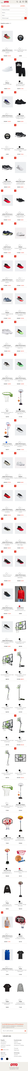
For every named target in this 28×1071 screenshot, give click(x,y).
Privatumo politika (17, 1056)
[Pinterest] (4, 1059)
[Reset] (25, 18)
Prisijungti (16, 1048)
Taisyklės (16, 1054)
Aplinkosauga (3, 1054)
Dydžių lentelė (6, 1049)
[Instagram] (7, 1059)
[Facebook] (2, 1059)
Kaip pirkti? (3, 1046)
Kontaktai (3, 1056)
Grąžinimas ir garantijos (6, 1045)
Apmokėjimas (3, 1041)
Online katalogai (17, 1043)
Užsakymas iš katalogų (19, 1045)
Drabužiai (16, 1041)
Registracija (16, 1050)
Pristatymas (3, 1043)
